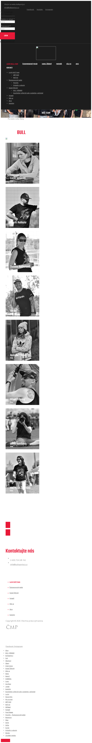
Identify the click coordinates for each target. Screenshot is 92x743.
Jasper (7, 687)
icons (7, 681)
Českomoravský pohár (29, 64)
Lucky (7, 694)
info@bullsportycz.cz (11, 7)
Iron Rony (8, 684)
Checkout (8, 661)
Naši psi (15, 78)
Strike (7, 725)
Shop (6, 720)
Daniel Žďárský (47, 64)
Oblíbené (8, 707)
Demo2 (7, 676)
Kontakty (10, 67)
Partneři (59, 64)
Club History (9, 666)
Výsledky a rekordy (19, 85)
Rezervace (8, 717)
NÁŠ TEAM (16, 75)
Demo (7, 674)
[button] (46, 529)
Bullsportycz (9, 656)
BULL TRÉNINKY (17, 90)
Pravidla (15, 83)
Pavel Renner (9, 712)
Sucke (7, 728)
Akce (77, 64)
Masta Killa (8, 697)
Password (6, 26)
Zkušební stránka (10, 735)
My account (8, 699)
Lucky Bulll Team (12, 64)
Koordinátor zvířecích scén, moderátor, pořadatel (28, 93)
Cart (6, 658)
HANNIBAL (8, 679)
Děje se (68, 64)
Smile (7, 723)
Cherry (7, 663)
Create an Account (8, 13)
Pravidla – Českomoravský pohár (15, 715)
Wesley (7, 733)
